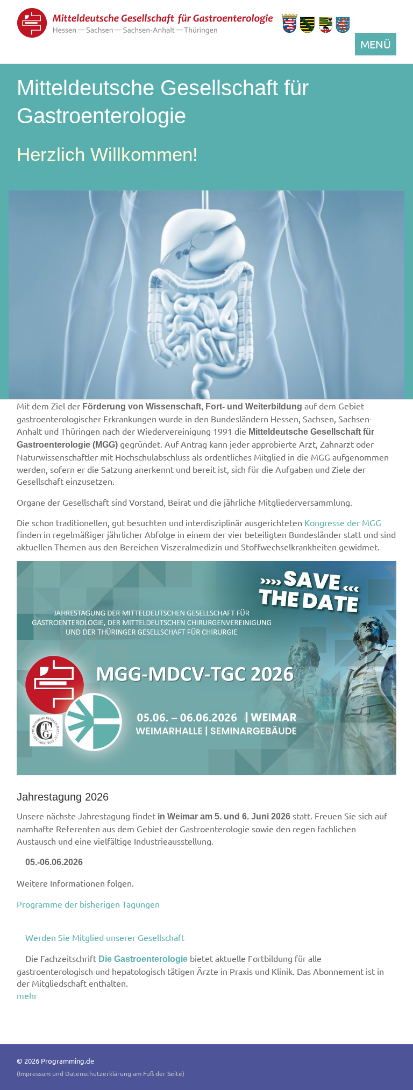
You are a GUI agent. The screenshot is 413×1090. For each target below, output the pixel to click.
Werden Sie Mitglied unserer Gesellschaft (106, 937)
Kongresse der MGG (342, 522)
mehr (28, 995)
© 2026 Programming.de (55, 1060)
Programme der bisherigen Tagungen (89, 903)
